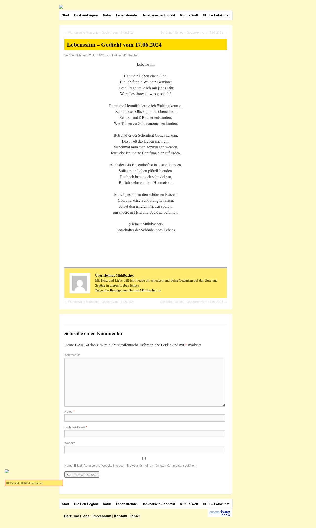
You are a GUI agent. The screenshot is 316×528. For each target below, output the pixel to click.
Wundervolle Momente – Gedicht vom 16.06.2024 (99, 32)
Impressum (102, 515)
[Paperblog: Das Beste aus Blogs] (220, 516)
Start (65, 15)
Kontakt (120, 515)
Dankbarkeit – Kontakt (158, 15)
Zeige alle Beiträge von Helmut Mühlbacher (128, 290)
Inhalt (135, 515)
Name (69, 411)
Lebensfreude (126, 15)
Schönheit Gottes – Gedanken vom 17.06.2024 (193, 32)
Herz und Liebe (77, 515)
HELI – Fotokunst (216, 15)
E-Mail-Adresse (75, 427)
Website (69, 443)
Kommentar (72, 355)
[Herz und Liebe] (175, 7)
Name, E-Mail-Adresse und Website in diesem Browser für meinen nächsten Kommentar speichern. (130, 465)
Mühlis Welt (189, 15)
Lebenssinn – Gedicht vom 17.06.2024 (114, 44)
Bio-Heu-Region (86, 15)
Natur (107, 15)
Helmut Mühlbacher (125, 55)
